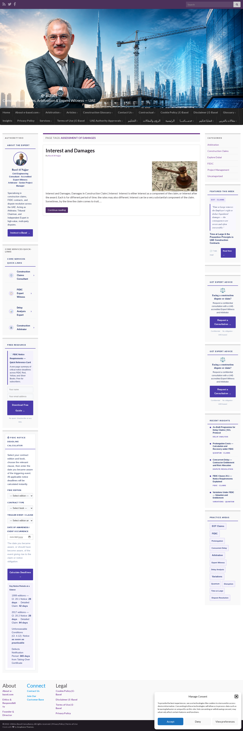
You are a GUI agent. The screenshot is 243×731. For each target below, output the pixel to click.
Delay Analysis (217, 570)
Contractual (146, 112)
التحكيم (132, 120)
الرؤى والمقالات (151, 120)
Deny (198, 721)
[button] (236, 696)
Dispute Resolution (220, 598)
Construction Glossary (97, 112)
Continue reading (57, 210)
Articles (71, 112)
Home (6, 112)
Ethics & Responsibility (9, 703)
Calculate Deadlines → (20, 574)
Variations (217, 576)
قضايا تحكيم (206, 120)
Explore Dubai (214, 157)
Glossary (229, 112)
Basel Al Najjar (54, 155)
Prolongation (217, 541)
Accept (170, 721)
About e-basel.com (27, 112)
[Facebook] (15, 3)
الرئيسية (170, 120)
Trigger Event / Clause (20, 515)
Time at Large (217, 591)
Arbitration (52, 112)
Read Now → (227, 253)
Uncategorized (215, 176)
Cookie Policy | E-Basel (174, 112)
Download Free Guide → (20, 408)
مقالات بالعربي (227, 120)
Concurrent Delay (219, 548)
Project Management (218, 169)
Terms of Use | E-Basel (71, 120)
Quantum (215, 584)
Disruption (228, 584)
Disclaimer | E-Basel (206, 112)
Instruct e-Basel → (20, 233)
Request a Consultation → (222, 322)
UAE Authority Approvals (106, 120)
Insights (7, 120)
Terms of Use (72, 724)
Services (45, 120)
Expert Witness (218, 563)
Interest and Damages (70, 150)
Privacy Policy (26, 120)
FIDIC (210, 163)
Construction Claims (218, 151)
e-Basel (49, 95)
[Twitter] (9, 3)
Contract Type (15, 503)
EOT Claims (218, 526)
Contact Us (125, 112)
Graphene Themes (25, 727)
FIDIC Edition (14, 490)
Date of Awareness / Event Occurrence (18, 529)
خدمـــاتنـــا (186, 120)
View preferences (225, 721)
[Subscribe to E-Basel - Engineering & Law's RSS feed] (4, 3)
